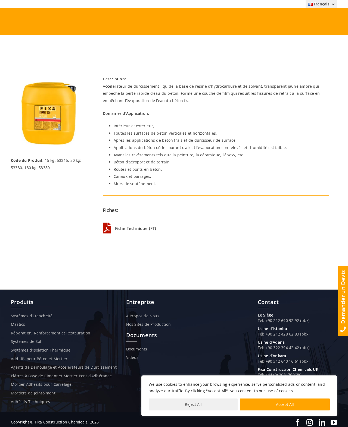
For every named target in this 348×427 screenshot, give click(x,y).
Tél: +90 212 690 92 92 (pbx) (284, 320)
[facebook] (297, 422)
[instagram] (309, 422)
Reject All (193, 404)
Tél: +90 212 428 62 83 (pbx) (284, 334)
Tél (260, 347)
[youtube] (334, 422)
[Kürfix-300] (48, 77)
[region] (239, 395)
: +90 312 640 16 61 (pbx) (286, 361)
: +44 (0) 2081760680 (282, 374)
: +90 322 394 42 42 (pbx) (286, 347)
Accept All (285, 404)
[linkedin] (322, 422)
